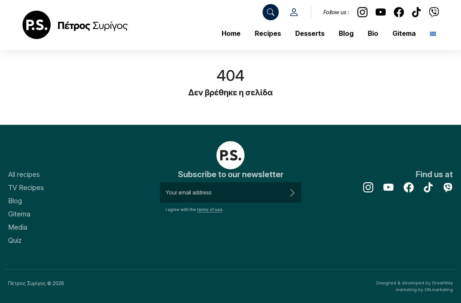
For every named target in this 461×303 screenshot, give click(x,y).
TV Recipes (26, 188)
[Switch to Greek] (433, 34)
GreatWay (442, 282)
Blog (346, 33)
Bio (373, 33)
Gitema (404, 33)
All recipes (24, 174)
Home (231, 33)
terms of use (209, 209)
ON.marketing (439, 289)
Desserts (310, 33)
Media (17, 227)
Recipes (268, 33)
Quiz (15, 240)
